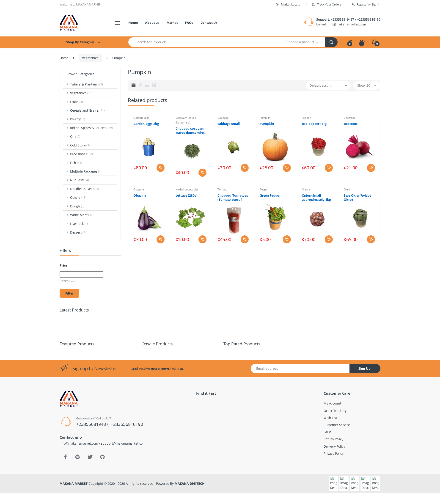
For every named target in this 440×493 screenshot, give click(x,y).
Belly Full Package (26, 286)
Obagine (138, 189)
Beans (17, 256)
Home (133, 22)
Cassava (19, 324)
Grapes (18, 445)
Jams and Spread (26, 475)
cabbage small (228, 124)
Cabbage (223, 118)
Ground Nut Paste (26, 453)
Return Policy (333, 439)
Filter (69, 293)
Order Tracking (335, 410)
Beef (16, 271)
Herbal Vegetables (187, 189)
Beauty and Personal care (32, 264)
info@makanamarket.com (346, 24)
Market (172, 22)
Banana (18, 248)
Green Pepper (270, 195)
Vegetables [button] (81, 93)
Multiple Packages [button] (86, 171)
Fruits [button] (77, 101)
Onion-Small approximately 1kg (316, 197)
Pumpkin (265, 118)
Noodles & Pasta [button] (84, 189)
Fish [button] (76, 162)
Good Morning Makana (30, 437)
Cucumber (20, 377)
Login (397, 81)
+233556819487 (342, 19)
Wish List (330, 418)
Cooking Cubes (24, 354)
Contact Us (209, 22)
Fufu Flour (20, 415)
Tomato (222, 189)
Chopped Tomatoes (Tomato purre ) (232, 197)
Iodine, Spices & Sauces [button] (91, 128)
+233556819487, (93, 424)
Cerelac (18, 332)
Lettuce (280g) (187, 195)
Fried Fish (20, 407)
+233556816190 (127, 424)
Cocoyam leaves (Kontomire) (34, 347)
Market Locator (291, 4)
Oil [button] (75, 136)
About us (152, 22)
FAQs (189, 22)
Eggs (16, 385)
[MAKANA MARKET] (75, 22)
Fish (16, 392)
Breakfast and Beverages (32, 294)
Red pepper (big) (314, 124)
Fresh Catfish (23, 400)
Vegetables (90, 58)
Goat (16, 430)
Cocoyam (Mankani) (27, 339)
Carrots (18, 316)
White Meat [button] (81, 215)
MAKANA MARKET (74, 483)
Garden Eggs (141, 118)
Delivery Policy (334, 446)
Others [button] (78, 197)
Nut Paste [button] (79, 180)
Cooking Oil (22, 362)
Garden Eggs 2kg (146, 124)
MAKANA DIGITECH (190, 483)
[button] (305, 42)
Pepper (306, 118)
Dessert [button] (78, 232)
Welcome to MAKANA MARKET (80, 4)
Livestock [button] (79, 223)
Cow (16, 369)
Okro (347, 189)
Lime (16, 483)
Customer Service (337, 425)
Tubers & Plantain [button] (86, 84)
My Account (332, 403)
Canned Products (26, 309)
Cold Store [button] (80, 145)
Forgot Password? (422, 68)
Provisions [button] (81, 154)
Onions (306, 189)
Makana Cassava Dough (31, 226)
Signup (412, 90)
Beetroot (349, 118)
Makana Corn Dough (28, 490)
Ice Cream (21, 468)
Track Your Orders (328, 4)
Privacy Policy (334, 453)
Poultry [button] (77, 119)
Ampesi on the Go (26, 233)
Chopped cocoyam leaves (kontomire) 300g (190, 131)
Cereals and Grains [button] (87, 110)
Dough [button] (77, 206)
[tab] (134, 85)
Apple (17, 241)
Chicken (19, 218)
